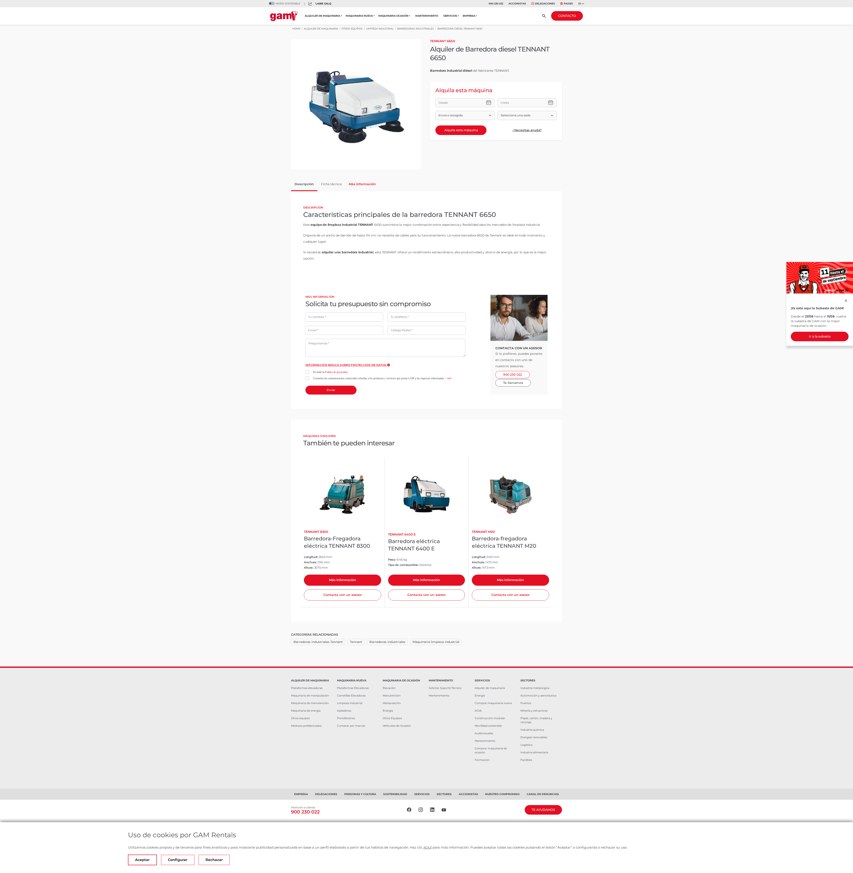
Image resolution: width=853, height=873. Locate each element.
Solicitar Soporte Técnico (445, 688)
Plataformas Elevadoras (353, 688)
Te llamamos (513, 383)
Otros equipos (300, 718)
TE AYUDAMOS (543, 810)
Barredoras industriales (387, 642)
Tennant (356, 642)
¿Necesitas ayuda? (527, 130)
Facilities (526, 760)
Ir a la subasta (820, 336)
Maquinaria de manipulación (310, 695)
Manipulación (392, 703)
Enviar (331, 390)
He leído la (330, 372)
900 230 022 (496, 3)
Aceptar (142, 860)
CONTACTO (567, 16)
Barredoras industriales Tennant (318, 642)
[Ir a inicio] (284, 16)
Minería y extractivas (534, 710)
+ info (448, 378)
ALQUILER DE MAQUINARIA (322, 15)
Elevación (389, 688)
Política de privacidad (336, 372)
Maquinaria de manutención (310, 703)
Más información (342, 580)
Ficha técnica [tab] (331, 184)
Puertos (525, 703)
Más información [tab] (362, 184)
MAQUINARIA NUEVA (359, 15)
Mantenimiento (439, 695)
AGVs (478, 710)
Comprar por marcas (351, 725)
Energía (388, 710)
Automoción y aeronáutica (538, 695)
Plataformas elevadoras (307, 688)
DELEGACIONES (545, 3)
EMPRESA (469, 15)
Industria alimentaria (534, 752)
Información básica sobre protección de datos (346, 365)
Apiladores (344, 710)
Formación (482, 760)
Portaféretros (346, 718)
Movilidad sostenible (488, 725)
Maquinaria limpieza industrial (436, 642)
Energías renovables (533, 737)
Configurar (177, 860)
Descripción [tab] (304, 184)
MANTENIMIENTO (426, 15)
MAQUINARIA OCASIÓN (393, 15)
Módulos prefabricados (306, 725)
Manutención (392, 695)
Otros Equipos (392, 718)
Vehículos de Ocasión (397, 725)
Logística (526, 744)
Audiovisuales (484, 733)
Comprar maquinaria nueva (493, 703)
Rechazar (214, 860)
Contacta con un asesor (342, 595)
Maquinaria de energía (306, 710)
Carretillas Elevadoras (351, 695)
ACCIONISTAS (517, 3)
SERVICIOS (450, 15)
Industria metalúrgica (534, 688)
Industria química (532, 729)
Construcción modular (490, 718)
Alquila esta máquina (461, 130)
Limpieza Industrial (349, 703)
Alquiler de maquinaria (490, 688)
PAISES (568, 3)
